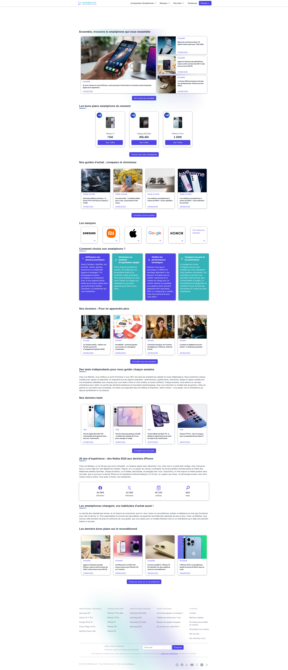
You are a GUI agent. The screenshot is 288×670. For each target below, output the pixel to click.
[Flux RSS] (207, 665)
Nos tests (177, 3)
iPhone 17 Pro (113, 617)
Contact (192, 613)
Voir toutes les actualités (144, 98)
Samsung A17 (84, 613)
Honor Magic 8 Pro (87, 626)
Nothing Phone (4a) (87, 631)
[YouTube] (192, 665)
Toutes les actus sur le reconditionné (144, 582)
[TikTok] (187, 665)
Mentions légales (196, 617)
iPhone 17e (112, 626)
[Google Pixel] (155, 235)
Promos (204, 3)
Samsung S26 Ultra (138, 613)
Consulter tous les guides (144, 215)
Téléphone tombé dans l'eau (169, 617)
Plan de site (194, 634)
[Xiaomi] (111, 235)
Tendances (192, 3)
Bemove (131, 664)
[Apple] (133, 235)
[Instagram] (202, 665)
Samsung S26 (136, 617)
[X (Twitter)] (197, 665)
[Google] (177, 665)
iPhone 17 (112, 622)
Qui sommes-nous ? (197, 638)
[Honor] (177, 235)
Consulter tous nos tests (144, 451)
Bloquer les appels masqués (168, 622)
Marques (163, 3)
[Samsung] (89, 235)
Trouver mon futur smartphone (144, 154)
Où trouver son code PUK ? (168, 626)
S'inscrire (178, 647)
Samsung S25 (136, 626)
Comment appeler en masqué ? (170, 613)
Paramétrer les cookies (199, 629)
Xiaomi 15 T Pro (86, 617)
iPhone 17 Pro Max (115, 613)
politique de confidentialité (169, 653)
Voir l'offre (110, 142)
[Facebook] (182, 665)
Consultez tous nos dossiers (144, 361)
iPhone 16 (112, 631)
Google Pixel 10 (85, 622)
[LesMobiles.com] (87, 3)
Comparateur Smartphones (142, 3)
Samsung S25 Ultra (138, 622)
